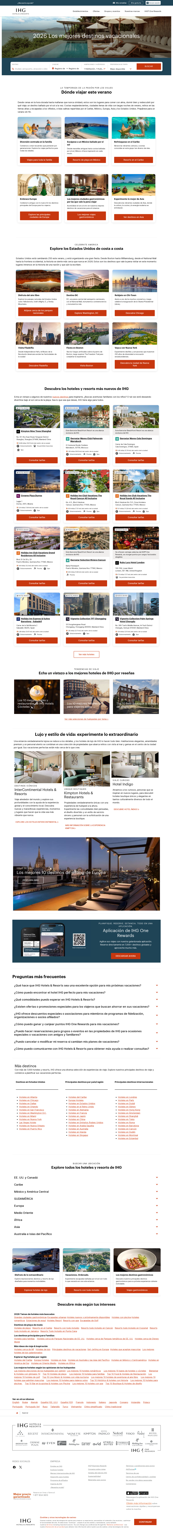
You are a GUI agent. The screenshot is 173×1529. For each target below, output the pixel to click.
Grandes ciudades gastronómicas (30, 1317)
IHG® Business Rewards (97, 1465)
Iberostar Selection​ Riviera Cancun (88, 560)
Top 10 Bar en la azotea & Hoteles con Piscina (47, 1383)
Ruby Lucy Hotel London (132, 562)
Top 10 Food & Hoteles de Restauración (126, 1374)
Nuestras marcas (132, 11)
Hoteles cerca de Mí (24, 1349)
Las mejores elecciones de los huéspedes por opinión (40, 1371)
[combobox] (31, 68)
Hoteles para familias (24, 1338)
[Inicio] (17, 1413)
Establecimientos (80, 11)
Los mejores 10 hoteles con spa (87, 1383)
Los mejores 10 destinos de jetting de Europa (61, 873)
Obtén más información (139, 1503)
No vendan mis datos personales (139, 1480)
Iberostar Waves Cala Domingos (136, 438)
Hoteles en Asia (58, 1360)
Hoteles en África (66, 1363)
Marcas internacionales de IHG (62, 1473)
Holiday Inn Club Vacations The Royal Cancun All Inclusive (86, 497)
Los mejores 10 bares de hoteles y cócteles (124, 1371)
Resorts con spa (71, 1320)
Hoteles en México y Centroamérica (129, 1360)
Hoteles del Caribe (23, 1360)
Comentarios (131, 1483)
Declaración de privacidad (55, 1527)
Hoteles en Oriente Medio (43, 1363)
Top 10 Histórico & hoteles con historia (109, 1380)
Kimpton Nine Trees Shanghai (36, 431)
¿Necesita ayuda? (57, 1487)
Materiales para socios (97, 1480)
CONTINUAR (145, 1522)
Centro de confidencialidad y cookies (141, 1476)
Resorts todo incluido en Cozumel (131, 1328)
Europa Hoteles (41, 1360)
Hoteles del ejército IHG (97, 1473)
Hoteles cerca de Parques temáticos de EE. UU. (109, 1338)
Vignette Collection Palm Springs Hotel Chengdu (136, 620)
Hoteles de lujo (43, 1349)
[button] (153, 3)
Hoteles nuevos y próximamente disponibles (88, 1317)
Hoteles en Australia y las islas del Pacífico (89, 1360)
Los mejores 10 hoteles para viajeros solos (67, 1380)
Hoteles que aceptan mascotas (125, 1349)
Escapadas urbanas (56, 1317)
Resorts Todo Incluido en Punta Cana (58, 1331)
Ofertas (96, 11)
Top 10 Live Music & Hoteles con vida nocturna (65, 1377)
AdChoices (130, 1469)
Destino (15, 64)
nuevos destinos (60, 397)
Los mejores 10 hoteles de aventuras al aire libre (114, 1377)
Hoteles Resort (54, 1320)
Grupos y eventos (112, 11)
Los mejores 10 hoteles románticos (84, 1371)
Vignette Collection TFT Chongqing (88, 619)
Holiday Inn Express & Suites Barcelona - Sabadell (35, 620)
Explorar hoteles (56, 1469)
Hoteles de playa (22, 1328)
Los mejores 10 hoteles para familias (87, 1374)
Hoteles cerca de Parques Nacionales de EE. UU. (61, 1338)
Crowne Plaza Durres (31, 496)
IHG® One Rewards (153, 11)
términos (49, 1524)
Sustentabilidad (94, 1476)
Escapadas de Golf (89, 1320)
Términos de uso (132, 1473)
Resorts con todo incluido (66, 1328)
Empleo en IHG (56, 1466)
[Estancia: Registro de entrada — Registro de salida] (65, 68)
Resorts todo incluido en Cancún (97, 1328)
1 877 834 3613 (40, 1494)
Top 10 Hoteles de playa (54, 1374)
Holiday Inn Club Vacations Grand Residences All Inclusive (38, 554)
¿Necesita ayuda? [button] (26, 3)
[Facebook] (15, 1467)
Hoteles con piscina (121, 1317)
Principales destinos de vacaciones (69, 1349)
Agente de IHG (56, 1484)
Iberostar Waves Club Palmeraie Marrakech (86, 439)
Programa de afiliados (59, 1480)
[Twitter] (20, 1467)
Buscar (149, 66)
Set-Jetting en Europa (98, 1349)
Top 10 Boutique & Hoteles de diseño (123, 1383)
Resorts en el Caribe (42, 1328)
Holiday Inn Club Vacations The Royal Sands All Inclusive (135, 497)
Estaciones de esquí (36, 1320)
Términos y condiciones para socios (140, 1465)
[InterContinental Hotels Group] (21, 11)
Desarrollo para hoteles (59, 1477)
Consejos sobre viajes (97, 1469)
